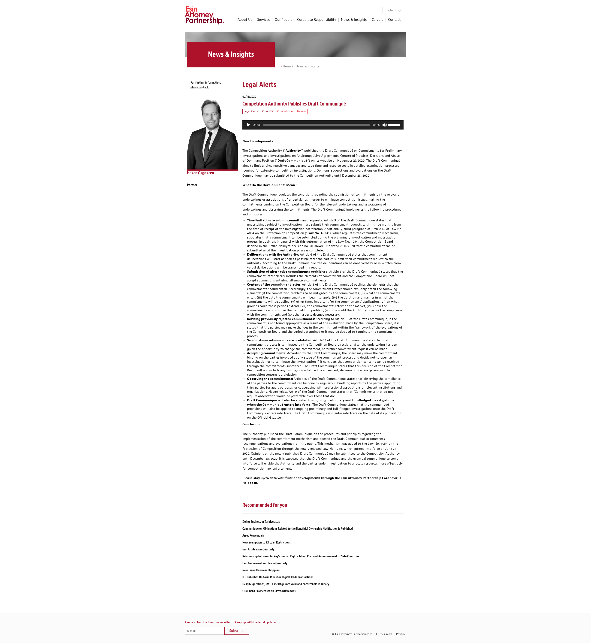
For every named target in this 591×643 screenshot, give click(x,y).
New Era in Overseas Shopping (261, 570)
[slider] (394, 124)
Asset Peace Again (253, 535)
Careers (377, 20)
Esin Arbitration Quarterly (258, 549)
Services (263, 20)
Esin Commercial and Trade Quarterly (264, 563)
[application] (323, 125)
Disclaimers (385, 634)
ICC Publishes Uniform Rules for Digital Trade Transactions (277, 577)
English (390, 10)
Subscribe (236, 631)
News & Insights (354, 20)
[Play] (248, 125)
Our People (283, 20)
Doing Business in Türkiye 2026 (261, 522)
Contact (394, 20)
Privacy (400, 634)
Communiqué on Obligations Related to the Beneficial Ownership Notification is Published (297, 529)
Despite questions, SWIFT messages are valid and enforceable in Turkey (285, 584)
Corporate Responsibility (316, 20)
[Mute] (384, 125)
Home (287, 66)
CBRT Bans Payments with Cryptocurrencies (269, 591)
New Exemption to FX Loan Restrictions (266, 542)
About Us (245, 20)
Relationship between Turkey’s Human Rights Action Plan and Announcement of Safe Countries (300, 556)
